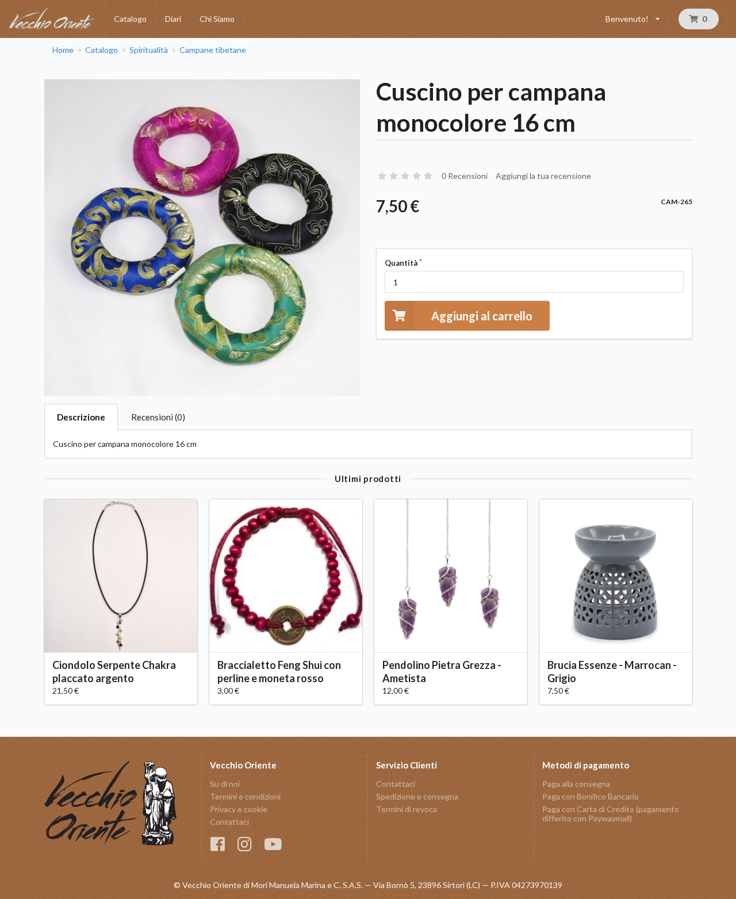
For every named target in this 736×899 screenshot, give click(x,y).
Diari (173, 19)
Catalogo (130, 19)
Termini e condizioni (245, 796)
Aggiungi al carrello (481, 316)
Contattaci (229, 822)
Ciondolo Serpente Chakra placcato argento (114, 671)
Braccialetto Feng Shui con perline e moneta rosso (279, 671)
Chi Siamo (217, 19)
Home (63, 50)
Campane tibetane (212, 50)
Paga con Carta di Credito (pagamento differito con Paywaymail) (610, 813)
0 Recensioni (465, 176)
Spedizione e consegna (417, 796)
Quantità (401, 262)
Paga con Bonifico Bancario (590, 796)
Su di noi (225, 784)
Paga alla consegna (576, 784)
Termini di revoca (406, 809)
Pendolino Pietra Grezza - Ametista (441, 671)
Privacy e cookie (238, 809)
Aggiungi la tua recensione (543, 176)
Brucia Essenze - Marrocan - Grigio (612, 671)
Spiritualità (148, 50)
